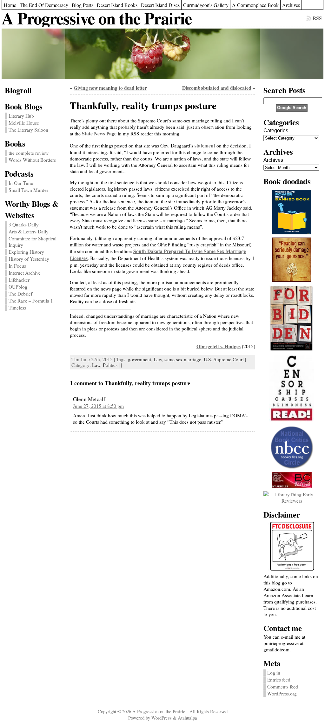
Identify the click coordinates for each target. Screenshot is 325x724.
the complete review (29, 153)
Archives (273, 160)
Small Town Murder (28, 190)
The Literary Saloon (28, 130)
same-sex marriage (182, 359)
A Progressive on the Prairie (97, 18)
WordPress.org (282, 693)
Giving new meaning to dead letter (110, 87)
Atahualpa (187, 717)
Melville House (24, 123)
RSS (317, 18)
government (139, 359)
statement (205, 145)
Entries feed (278, 679)
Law (158, 359)
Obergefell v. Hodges (218, 346)
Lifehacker (19, 280)
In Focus (17, 266)
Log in (273, 672)
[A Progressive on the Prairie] (162, 54)
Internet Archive (25, 273)
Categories (275, 130)
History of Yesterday (29, 259)
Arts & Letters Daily (29, 231)
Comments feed (282, 686)
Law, (97, 365)
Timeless (17, 307)
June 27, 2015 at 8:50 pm (98, 406)
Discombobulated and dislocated (216, 87)
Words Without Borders (32, 160)
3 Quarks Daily (24, 224)
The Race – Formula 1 (31, 300)
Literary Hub (21, 116)
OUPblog (18, 287)
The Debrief (20, 293)
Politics (110, 365)
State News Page (99, 133)
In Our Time (21, 183)
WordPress (161, 717)
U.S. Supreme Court (224, 359)
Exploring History (26, 252)
